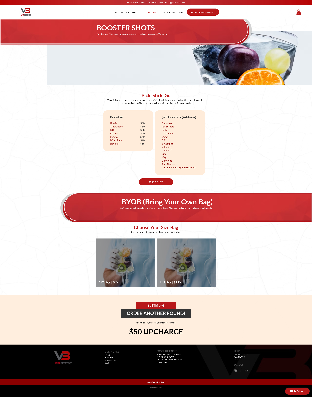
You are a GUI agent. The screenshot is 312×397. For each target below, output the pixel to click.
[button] (298, 12)
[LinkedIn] (246, 370)
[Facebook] (241, 370)
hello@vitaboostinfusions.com (145, 2)
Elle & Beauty (158, 387)
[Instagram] (236, 370)
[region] (125, 262)
